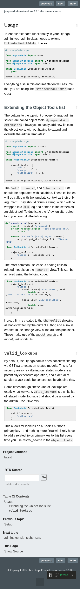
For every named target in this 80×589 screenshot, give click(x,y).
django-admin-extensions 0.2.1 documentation (30, 11)
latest (8, 457)
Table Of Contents (16, 496)
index (73, 3)
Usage (8, 501)
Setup (8, 524)
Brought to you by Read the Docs (40, 582)
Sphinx (61, 570)
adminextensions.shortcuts (22, 537)
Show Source (13, 551)
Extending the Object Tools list (29, 506)
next (60, 3)
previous (46, 3)
